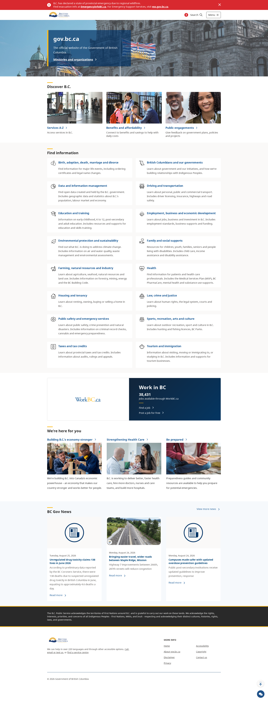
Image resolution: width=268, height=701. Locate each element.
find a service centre (78, 652)
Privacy (167, 663)
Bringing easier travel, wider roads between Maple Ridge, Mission (130, 558)
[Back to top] (260, 683)
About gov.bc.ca (172, 651)
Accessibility (202, 645)
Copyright (201, 651)
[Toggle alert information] (186, 15)
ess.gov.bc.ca (160, 6)
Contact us (201, 657)
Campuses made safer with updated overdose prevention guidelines (191, 561)
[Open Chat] (260, 694)
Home (167, 645)
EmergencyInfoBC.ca (93, 6)
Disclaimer (169, 657)
